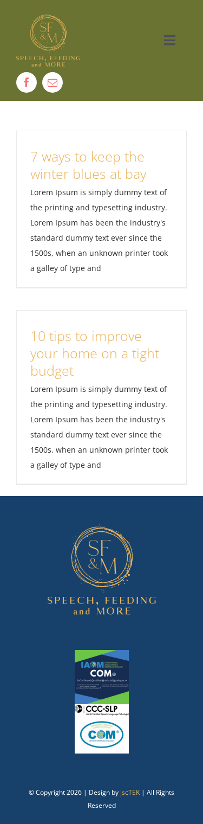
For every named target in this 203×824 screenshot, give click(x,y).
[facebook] (26, 82)
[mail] (52, 82)
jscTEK (130, 792)
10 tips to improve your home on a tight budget (94, 352)
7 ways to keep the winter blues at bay (88, 165)
